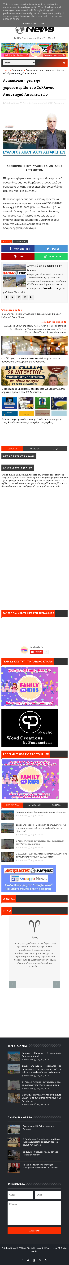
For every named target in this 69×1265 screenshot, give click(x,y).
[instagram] (40, 1260)
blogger (12, 448)
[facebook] (21, 1260)
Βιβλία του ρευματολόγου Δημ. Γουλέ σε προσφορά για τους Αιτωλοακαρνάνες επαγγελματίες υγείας (32, 420)
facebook (34, 448)
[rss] (46, 1260)
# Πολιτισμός (20, 241)
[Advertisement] (35, 438)
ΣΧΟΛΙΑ (56, 805)
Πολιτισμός (17, 70)
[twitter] (28, 1260)
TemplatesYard (26, 1255)
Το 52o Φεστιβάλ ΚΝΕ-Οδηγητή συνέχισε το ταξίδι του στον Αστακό (40, 1166)
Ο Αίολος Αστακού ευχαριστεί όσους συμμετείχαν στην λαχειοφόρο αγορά (41, 1083)
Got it (43, 23)
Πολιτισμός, (59, 103)
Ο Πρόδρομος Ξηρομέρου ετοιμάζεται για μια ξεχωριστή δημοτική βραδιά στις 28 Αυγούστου (33, 390)
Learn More (30, 23)
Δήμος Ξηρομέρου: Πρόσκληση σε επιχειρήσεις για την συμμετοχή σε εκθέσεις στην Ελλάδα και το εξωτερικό (41, 827)
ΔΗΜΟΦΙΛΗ (34, 805)
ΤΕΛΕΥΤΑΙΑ (12, 805)
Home (6, 70)
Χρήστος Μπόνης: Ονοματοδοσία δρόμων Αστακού (41, 811)
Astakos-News (9, 1248)
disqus (56, 448)
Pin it (22, 256)
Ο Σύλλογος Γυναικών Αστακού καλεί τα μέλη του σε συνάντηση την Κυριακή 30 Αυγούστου (30, 360)
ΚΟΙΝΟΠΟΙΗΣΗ (22, 249)
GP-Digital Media (59, 1255)
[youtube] (34, 1260)
